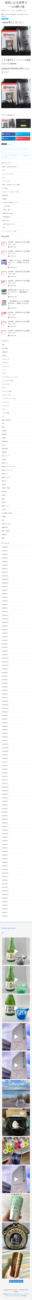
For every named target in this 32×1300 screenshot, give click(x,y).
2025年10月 (5, 583)
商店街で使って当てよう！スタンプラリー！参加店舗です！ (18, 292)
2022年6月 (5, 722)
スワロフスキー (6, 384)
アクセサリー (5, 362)
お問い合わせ (5, 220)
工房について (5, 455)
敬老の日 (4, 491)
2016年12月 (5, 891)
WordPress (11, 1294)
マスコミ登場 (5, 412)
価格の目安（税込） (8, 213)
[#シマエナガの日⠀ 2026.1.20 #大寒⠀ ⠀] (16, 1094)
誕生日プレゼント (6, 523)
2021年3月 (5, 776)
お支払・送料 (6, 209)
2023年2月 (5, 694)
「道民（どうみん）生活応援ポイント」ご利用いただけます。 (18, 263)
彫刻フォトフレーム (7, 470)
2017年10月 (5, 873)
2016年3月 (5, 909)
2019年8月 (5, 840)
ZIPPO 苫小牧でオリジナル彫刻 (11, 184)
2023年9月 (5, 669)
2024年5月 (5, 640)
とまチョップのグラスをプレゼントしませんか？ (15, 150)
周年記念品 (5, 448)
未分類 (3, 495)
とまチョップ (5, 359)
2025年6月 (5, 597)
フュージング (5, 405)
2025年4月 (5, 601)
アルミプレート (6, 366)
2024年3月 (5, 647)
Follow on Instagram (17, 1281)
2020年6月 (5, 808)
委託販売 (4, 452)
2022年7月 (5, 719)
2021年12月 (5, 744)
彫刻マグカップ (6, 477)
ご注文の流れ (6, 206)
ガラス (3, 373)
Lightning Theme (20, 1294)
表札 (3, 520)
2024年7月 (5, 633)
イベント (4, 370)
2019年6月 (5, 848)
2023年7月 (5, 676)
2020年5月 (5, 812)
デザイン (4, 387)
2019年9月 (5, 837)
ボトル (3, 177)
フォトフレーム (6, 181)
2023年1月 (5, 697)
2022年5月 (5, 726)
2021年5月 (5, 769)
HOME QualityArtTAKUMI (9, 166)
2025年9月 (5, 586)
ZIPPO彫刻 (5, 348)
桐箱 (3, 498)
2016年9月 (5, 898)
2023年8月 (5, 672)
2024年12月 (5, 615)
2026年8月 (5, 547)
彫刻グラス (5, 463)
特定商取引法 (6, 217)
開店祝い (4, 534)
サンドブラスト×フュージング (10, 377)
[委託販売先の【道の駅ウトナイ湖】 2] (16, 1037)
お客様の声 (5, 195)
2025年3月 (5, 604)
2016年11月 (5, 894)
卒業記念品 (5, 441)
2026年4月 (5, 561)
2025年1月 (5, 611)
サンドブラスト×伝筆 (7, 380)
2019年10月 (5, 833)
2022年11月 (5, 704)
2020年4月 (5, 815)
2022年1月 (5, 740)
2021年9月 (5, 755)
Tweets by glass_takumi (8, 928)
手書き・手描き (6, 488)
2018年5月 (5, 862)
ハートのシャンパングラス (9, 398)
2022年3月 (5, 733)
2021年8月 (5, 758)
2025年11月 (5, 579)
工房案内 (4, 199)
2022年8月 (5, 715)
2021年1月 (5, 783)
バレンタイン (5, 402)
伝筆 (3, 423)
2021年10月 (5, 751)
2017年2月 (5, 887)
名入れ (3, 445)
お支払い (4, 115)
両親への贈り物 (6, 420)
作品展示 (4, 430)
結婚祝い (4, 516)
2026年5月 (5, 558)
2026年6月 (5, 554)
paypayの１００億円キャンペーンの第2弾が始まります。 (16, 156)
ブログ (3, 227)
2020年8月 (5, 801)
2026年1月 (5, 572)
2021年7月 (5, 762)
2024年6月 (5, 636)
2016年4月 (5, 905)
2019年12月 (5, 830)
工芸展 (3, 459)
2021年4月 (5, 772)
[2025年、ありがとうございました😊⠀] (16, 1265)
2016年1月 (5, 916)
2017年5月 (5, 880)
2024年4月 (5, 644)
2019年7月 (5, 844)
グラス (3, 170)
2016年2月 (5, 912)
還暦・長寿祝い (6, 531)
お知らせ (5, 18)
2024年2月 (5, 651)
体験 (3, 427)
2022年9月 (5, 712)
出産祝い (4, 438)
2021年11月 (5, 747)
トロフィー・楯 (6, 395)
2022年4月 (5, 729)
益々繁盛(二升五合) (7, 513)
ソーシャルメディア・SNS (9, 231)
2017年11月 (5, 869)
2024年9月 (5, 626)
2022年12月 (5, 701)
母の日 (3, 502)
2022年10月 (5, 708)
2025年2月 (5, 608)
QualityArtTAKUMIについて (10, 202)
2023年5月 (5, 683)
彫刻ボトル (5, 473)
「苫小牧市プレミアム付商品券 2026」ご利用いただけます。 (18, 303)
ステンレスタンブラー (8, 174)
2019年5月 (5, 851)
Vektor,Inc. (18, 1295)
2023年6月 (5, 679)
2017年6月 (5, 876)
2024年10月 (5, 622)
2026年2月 (5, 568)
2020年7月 (5, 805)
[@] (6, 934)
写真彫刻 (4, 434)
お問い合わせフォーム (9, 224)
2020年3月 (5, 819)
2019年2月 (5, 855)
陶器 (3, 538)
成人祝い (4, 484)
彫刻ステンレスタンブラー (9, 466)
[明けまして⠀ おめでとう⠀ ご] (16, 1236)
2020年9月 (5, 798)
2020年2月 (5, 823)
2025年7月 (5, 593)
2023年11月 (5, 661)
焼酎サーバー (5, 506)
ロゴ (3, 416)
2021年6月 (5, 765)
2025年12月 (5, 576)
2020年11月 (5, 790)
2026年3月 (5, 565)
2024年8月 (5, 629)
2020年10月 (5, 794)
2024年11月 (5, 618)
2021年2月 (5, 780)
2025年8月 (5, 590)
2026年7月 (5, 550)
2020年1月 (5, 826)
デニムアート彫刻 (6, 391)
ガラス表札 (5, 188)
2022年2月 (5, 737)
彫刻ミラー (5, 481)
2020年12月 (5, 787)
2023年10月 (5, 665)
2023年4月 (5, 687)
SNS (3, 344)
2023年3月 (5, 690)
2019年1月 (5, 858)
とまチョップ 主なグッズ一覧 (10, 191)
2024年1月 (5, 654)
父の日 (3, 509)
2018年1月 (5, 866)
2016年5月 (5, 901)
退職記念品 (5, 527)
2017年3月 (5, 883)
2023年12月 (5, 658)
